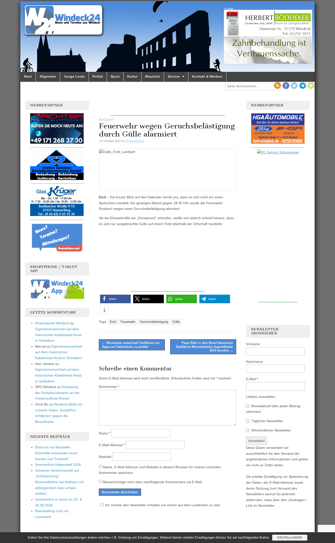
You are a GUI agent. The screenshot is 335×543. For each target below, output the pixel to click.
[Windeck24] (167, 36)
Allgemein (47, 76)
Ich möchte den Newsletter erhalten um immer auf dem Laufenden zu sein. (163, 505)
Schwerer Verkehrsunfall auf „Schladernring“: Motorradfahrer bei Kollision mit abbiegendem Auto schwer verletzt (59, 482)
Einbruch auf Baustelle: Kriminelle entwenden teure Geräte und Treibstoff (56, 453)
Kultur (132, 76)
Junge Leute (74, 76)
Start (28, 76)
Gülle (176, 322)
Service (174, 76)
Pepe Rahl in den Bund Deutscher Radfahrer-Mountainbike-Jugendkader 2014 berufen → (204, 346)
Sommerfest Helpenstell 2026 (58, 465)
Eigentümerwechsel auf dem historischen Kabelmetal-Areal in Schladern (58, 334)
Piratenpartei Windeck (52, 323)
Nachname (254, 362)
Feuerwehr (128, 322)
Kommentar (109, 387)
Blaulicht (152, 76)
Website (105, 457)
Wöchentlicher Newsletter (270, 430)
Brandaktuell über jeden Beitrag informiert (273, 409)
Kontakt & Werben (207, 76)
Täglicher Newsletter (266, 421)
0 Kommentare (134, 141)
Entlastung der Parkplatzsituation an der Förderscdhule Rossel (57, 392)
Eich (113, 322)
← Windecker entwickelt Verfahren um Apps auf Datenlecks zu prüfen (131, 345)
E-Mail (252, 379)
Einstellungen (289, 537)
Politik (97, 76)
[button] (115, 299)
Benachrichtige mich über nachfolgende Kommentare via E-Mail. (153, 482)
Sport (115, 76)
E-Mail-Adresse (112, 445)
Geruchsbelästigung (154, 322)
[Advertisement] (167, 108)
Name (104, 433)
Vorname (253, 344)
